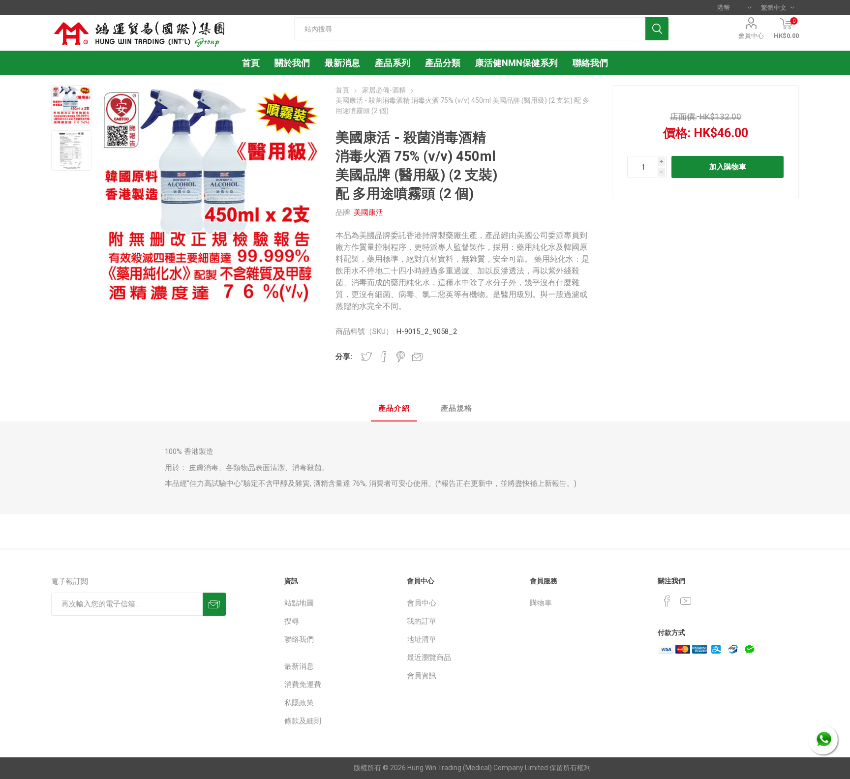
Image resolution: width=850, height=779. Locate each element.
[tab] (394, 408)
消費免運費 (302, 684)
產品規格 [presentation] (456, 408)
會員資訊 (421, 675)
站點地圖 (299, 603)
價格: (677, 133)
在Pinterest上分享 (400, 356)
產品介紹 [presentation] (394, 408)
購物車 (541, 603)
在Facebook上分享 (383, 356)
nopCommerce (321, 768)
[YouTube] (686, 601)
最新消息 (299, 666)
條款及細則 (302, 721)
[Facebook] (667, 601)
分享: (343, 356)
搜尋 (291, 621)
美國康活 (368, 212)
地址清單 (421, 639)
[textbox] (469, 28)
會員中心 (751, 35)
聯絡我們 (299, 639)
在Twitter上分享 (366, 356)
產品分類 (442, 63)
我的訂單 (421, 621)
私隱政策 (299, 702)
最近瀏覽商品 (429, 657)
